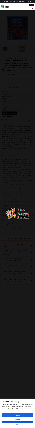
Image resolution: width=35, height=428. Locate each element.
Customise (17, 419)
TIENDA (31, 5)
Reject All (17, 424)
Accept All (17, 415)
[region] (17, 413)
